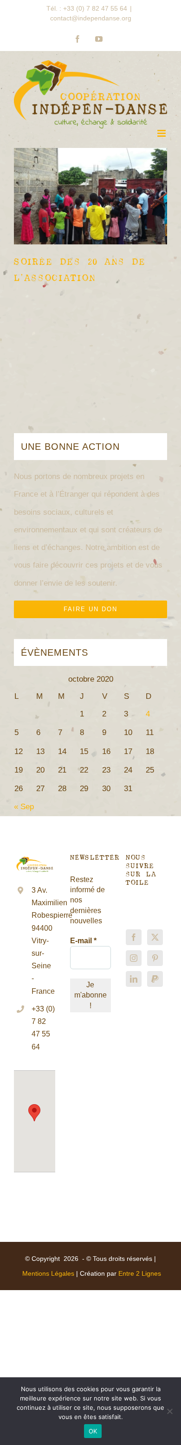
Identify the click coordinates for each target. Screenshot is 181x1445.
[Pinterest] (155, 958)
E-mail (83, 941)
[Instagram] (134, 958)
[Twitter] (155, 937)
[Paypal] (155, 979)
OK (93, 1431)
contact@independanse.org (90, 18)
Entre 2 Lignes (139, 1273)
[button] (34, 1112)
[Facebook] (134, 937)
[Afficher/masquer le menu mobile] (162, 133)
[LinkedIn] (134, 979)
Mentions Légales (48, 1273)
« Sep (24, 806)
